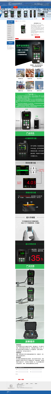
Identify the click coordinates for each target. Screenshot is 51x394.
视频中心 (27, 7)
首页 (8, 7)
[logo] (15, 4)
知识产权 (23, 7)
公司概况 (12, 7)
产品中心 (16, 7)
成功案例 (19, 7)
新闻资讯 (35, 7)
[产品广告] (25, 13)
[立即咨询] (37, 37)
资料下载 (31, 7)
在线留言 (43, 0)
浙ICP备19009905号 (21, 385)
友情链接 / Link (8, 391)
